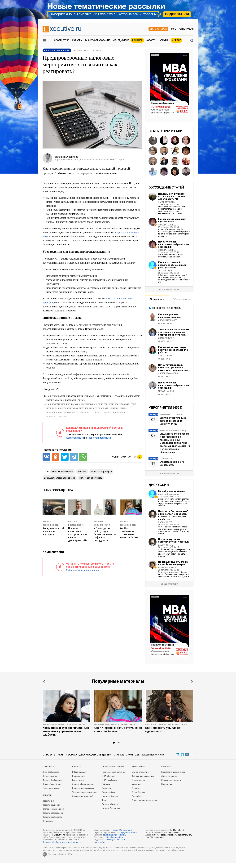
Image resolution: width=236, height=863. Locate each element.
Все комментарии (169, 289)
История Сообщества (52, 780)
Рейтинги (106, 784)
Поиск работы (78, 776)
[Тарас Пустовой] (175, 161)
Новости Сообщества (52, 817)
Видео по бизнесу (110, 804)
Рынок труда (78, 780)
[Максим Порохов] (164, 161)
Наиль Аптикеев (166, 202)
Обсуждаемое (181, 299)
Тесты (104, 800)
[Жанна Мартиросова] (175, 150)
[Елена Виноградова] (164, 140)
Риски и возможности (55, 725)
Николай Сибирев (167, 225)
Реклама (71, 754)
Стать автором (158, 29)
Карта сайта (99, 842)
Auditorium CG (166, 458)
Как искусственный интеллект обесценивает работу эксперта (172, 265)
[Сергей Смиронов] (153, 140)
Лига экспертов (50, 776)
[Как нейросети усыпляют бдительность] (169, 706)
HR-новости (48, 821)
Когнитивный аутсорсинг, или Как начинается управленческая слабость (66, 731)
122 (83, 725)
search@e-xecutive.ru (122, 830)
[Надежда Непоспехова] (164, 171)
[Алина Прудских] (153, 150)
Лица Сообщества (51, 772)
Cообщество (49, 766)
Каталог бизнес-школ (112, 808)
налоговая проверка (101, 471)
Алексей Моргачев (167, 320)
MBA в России (108, 776)
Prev (44, 681)
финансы (82, 471)
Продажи (136, 788)
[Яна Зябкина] (175, 140)
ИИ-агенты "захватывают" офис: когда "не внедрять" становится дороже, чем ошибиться (173, 515)
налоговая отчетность (90, 478)
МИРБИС (176, 40)
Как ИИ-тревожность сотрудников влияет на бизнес (118, 729)
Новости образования (53, 813)
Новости (151, 40)
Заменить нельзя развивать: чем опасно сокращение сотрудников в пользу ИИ (174, 332)
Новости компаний (51, 805)
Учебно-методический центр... (174, 430)
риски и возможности (62, 471)
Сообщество (62, 40)
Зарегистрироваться (100, 437)
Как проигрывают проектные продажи (169, 315)
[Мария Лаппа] (186, 161)
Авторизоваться (75, 437)
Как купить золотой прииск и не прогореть (53, 531)
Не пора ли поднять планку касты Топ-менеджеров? (173, 563)
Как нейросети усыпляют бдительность (172, 220)
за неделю (158, 307)
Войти (69, 570)
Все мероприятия (169, 473)
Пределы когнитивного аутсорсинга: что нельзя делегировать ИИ (77, 534)
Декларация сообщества (95, 754)
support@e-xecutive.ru (115, 840)
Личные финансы (169, 776)
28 (134, 725)
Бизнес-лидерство (140, 772)
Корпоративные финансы (173, 772)
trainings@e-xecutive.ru (126, 832)
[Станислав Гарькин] (186, 171)
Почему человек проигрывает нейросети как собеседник (173, 244)
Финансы (137, 40)
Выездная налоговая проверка (59, 478)
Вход (173, 29)
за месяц (176, 307)
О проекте (49, 754)
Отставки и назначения (53, 809)
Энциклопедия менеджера (144, 800)
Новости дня (48, 801)
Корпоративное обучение (113, 772)
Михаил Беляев (166, 391)
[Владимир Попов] (153, 171)
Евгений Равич (165, 271)
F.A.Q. (60, 754)
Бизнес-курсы (108, 788)
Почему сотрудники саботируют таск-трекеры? (173, 540)
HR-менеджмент (79, 772)
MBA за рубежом (109, 780)
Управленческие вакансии (84, 792)
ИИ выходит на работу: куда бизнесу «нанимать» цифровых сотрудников (105, 534)
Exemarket (136, 796)
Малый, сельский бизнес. (172, 491)
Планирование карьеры (83, 788)
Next (191, 681)
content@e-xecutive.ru (114, 837)
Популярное (157, 299)
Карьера (77, 40)
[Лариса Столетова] (186, 140)
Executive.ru (59, 835)
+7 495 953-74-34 (177, 830)
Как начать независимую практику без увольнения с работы (173, 350)
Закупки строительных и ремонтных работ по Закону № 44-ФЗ (173, 421)
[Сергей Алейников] (153, 161)
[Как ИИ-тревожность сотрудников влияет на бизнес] (118, 706)
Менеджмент (121, 40)
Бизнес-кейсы (108, 792)
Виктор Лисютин (166, 338)
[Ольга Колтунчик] (175, 171)
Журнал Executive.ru (52, 784)
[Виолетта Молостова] (186, 150)
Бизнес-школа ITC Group (171, 414)
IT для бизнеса (138, 792)
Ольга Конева (165, 356)
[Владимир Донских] (164, 150)
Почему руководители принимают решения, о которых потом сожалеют (173, 367)
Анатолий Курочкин (168, 494)
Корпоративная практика (143, 776)
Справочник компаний (82, 796)
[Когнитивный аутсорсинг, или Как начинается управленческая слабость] (67, 706)
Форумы (164, 40)
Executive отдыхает (51, 788)
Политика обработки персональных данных (63, 842)
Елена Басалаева (167, 567)
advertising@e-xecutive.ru (114, 835)
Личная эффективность (83, 784)
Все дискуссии (169, 584)
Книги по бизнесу (110, 796)
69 (185, 725)
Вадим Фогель (165, 522)
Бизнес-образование (97, 40)
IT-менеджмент (139, 780)
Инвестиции (166, 784)
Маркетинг (136, 784)
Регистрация (186, 29)
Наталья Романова (168, 373)
